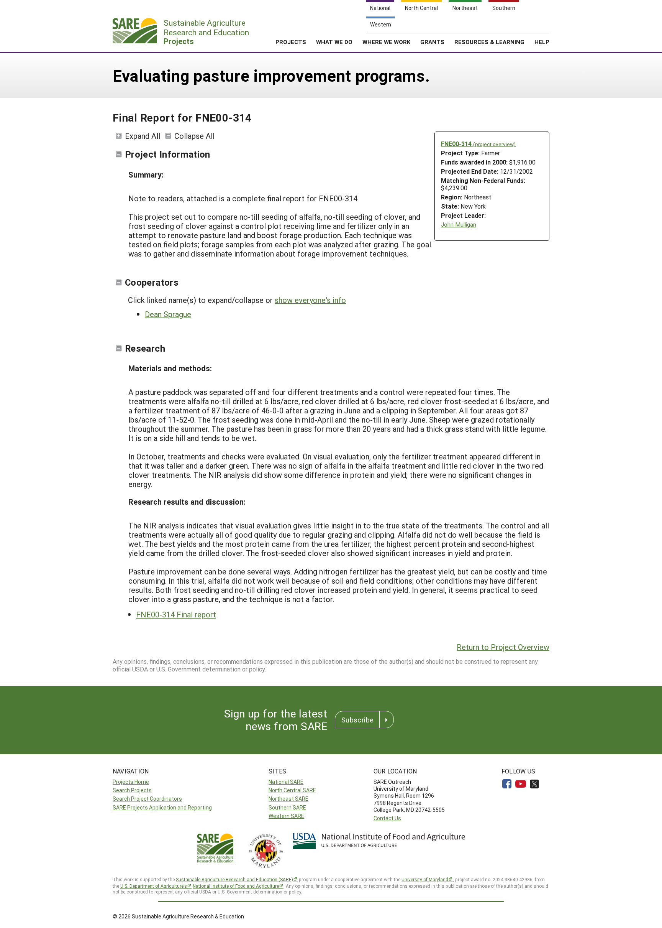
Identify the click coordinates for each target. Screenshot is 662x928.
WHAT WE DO (334, 42)
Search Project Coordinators (147, 798)
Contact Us (387, 818)
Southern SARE (287, 807)
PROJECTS (290, 42)
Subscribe (357, 719)
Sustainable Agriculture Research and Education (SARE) (234, 879)
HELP (541, 42)
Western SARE (286, 815)
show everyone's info (310, 300)
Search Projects (132, 790)
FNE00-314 (478, 144)
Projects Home (131, 781)
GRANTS (432, 42)
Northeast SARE (288, 798)
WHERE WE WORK (386, 42)
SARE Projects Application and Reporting (162, 807)
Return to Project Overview (503, 647)
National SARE (286, 781)
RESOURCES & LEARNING (489, 42)
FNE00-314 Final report (176, 614)
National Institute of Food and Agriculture (236, 886)
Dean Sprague (168, 314)
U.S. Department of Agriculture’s (153, 886)
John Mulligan (458, 224)
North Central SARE (292, 790)
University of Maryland (424, 879)
